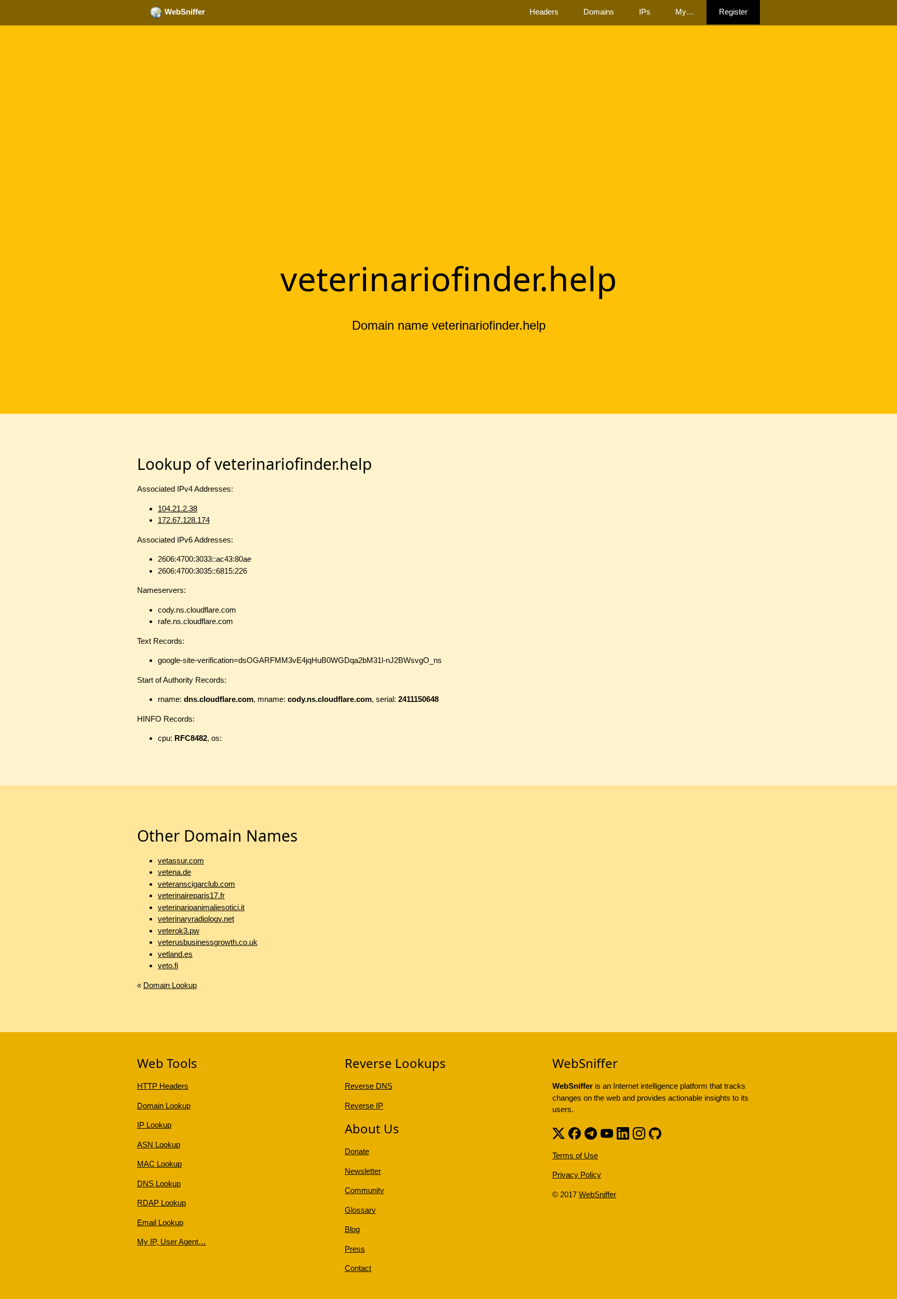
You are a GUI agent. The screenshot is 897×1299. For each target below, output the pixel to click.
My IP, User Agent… (171, 1241)
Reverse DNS (368, 1085)
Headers (544, 11)
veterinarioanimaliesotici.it (201, 907)
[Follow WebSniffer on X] (558, 1133)
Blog (352, 1229)
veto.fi (168, 965)
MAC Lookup (159, 1163)
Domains (598, 11)
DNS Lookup (159, 1183)
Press (355, 1248)
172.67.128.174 (184, 520)
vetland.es (175, 954)
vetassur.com (181, 860)
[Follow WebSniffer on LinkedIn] (623, 1133)
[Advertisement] (448, 173)
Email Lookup (160, 1222)
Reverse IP (364, 1105)
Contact (358, 1268)
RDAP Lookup (161, 1202)
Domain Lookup (170, 985)
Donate (357, 1151)
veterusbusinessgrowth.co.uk (207, 942)
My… (684, 11)
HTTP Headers (162, 1085)
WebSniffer (597, 1194)
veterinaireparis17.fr (191, 895)
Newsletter (363, 1171)
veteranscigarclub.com (196, 883)
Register (733, 11)
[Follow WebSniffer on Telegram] (591, 1133)
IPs (644, 11)
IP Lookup (154, 1124)
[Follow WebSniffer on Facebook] (574, 1133)
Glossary (360, 1210)
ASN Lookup (158, 1144)
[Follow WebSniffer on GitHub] (655, 1133)
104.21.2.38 (177, 508)
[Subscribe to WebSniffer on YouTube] (607, 1133)
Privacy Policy (576, 1174)
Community (364, 1190)
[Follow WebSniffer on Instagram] (639, 1133)
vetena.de (174, 872)
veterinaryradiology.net (196, 918)
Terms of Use (575, 1155)
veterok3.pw (178, 930)
